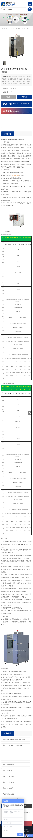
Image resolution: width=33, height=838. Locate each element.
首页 (5, 28)
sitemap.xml (25, 831)
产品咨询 (9, 97)
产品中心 (11, 28)
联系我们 (24, 97)
